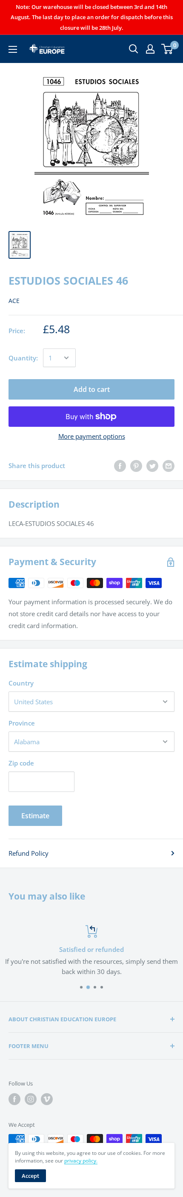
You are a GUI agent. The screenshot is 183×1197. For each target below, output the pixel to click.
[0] (167, 49)
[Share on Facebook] (120, 465)
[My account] (150, 49)
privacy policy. (80, 1160)
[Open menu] (13, 49)
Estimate (35, 815)
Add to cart (92, 389)
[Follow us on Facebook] (14, 1099)
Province (22, 723)
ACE (14, 301)
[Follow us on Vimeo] (47, 1099)
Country (21, 683)
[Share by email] (168, 465)
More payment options (91, 436)
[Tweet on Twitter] (152, 465)
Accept (30, 1176)
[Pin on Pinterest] (136, 465)
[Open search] (133, 49)
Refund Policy (29, 853)
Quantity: (23, 358)
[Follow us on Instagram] (31, 1099)
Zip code (21, 763)
